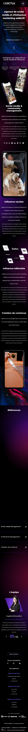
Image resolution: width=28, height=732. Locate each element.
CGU (4, 730)
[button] (7, 395)
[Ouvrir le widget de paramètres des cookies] (2, 729)
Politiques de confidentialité (19, 727)
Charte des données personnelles (16, 730)
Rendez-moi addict (13, 40)
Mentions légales (6, 727)
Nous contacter (14, 654)
